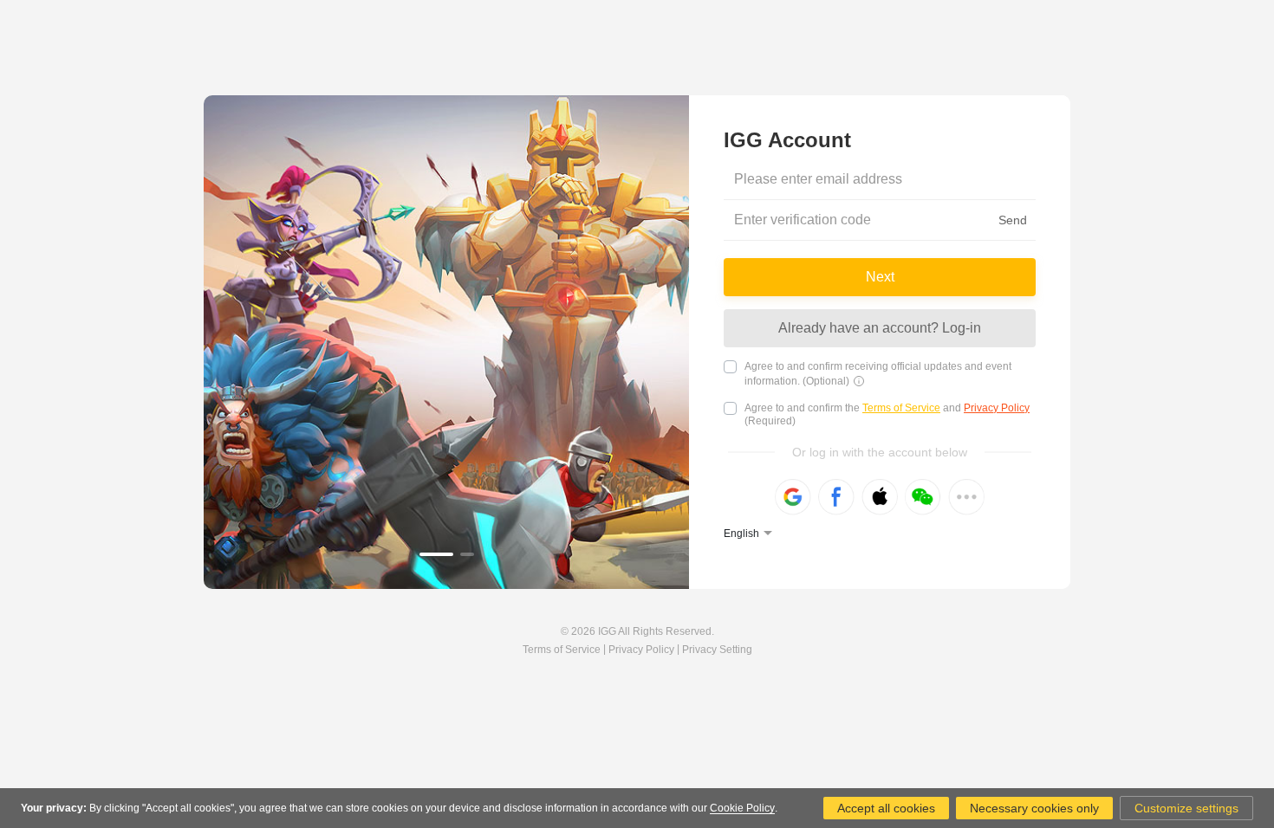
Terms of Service (901, 408)
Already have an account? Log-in (879, 327)
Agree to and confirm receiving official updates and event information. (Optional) (877, 373)
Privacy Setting (717, 650)
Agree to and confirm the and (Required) (887, 415)
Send (1012, 220)
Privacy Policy (997, 408)
